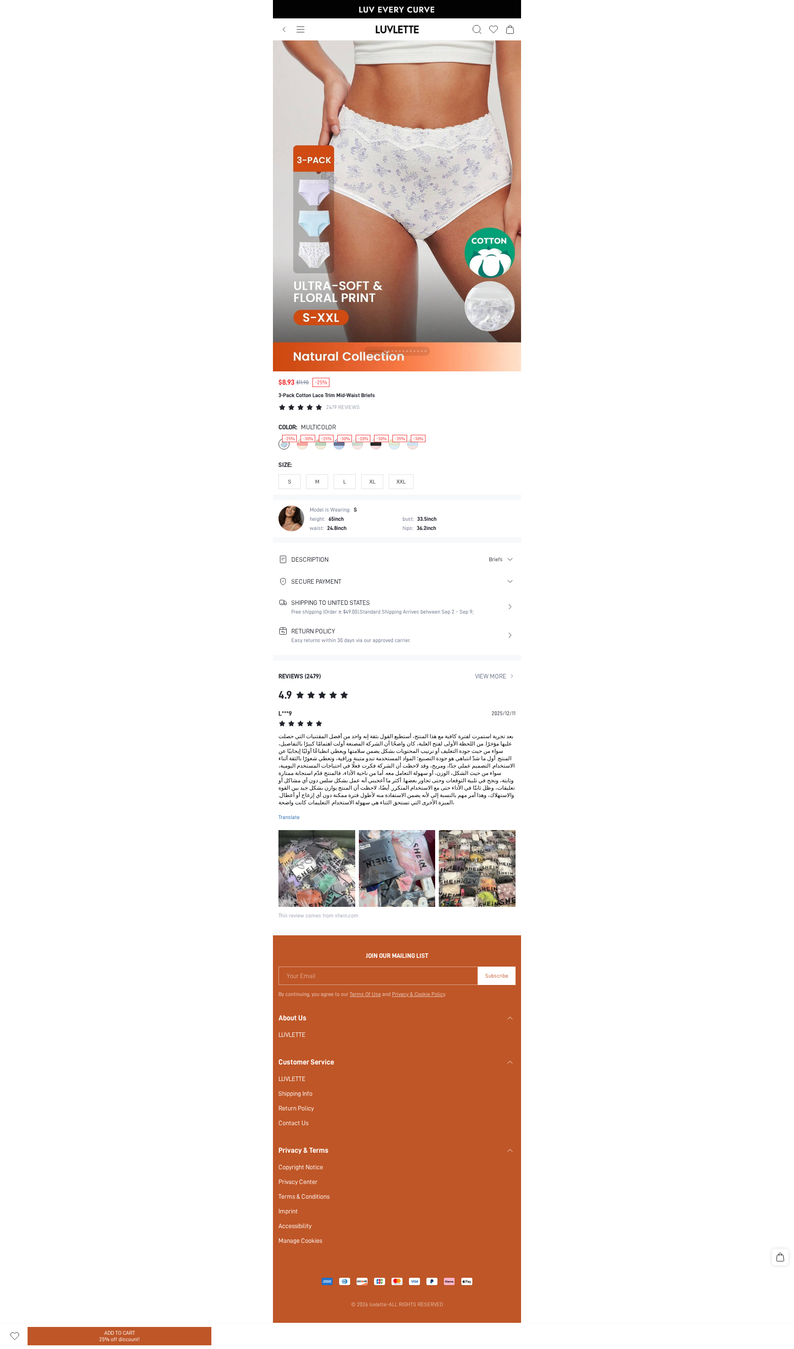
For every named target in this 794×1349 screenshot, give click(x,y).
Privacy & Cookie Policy (418, 994)
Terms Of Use (365, 994)
